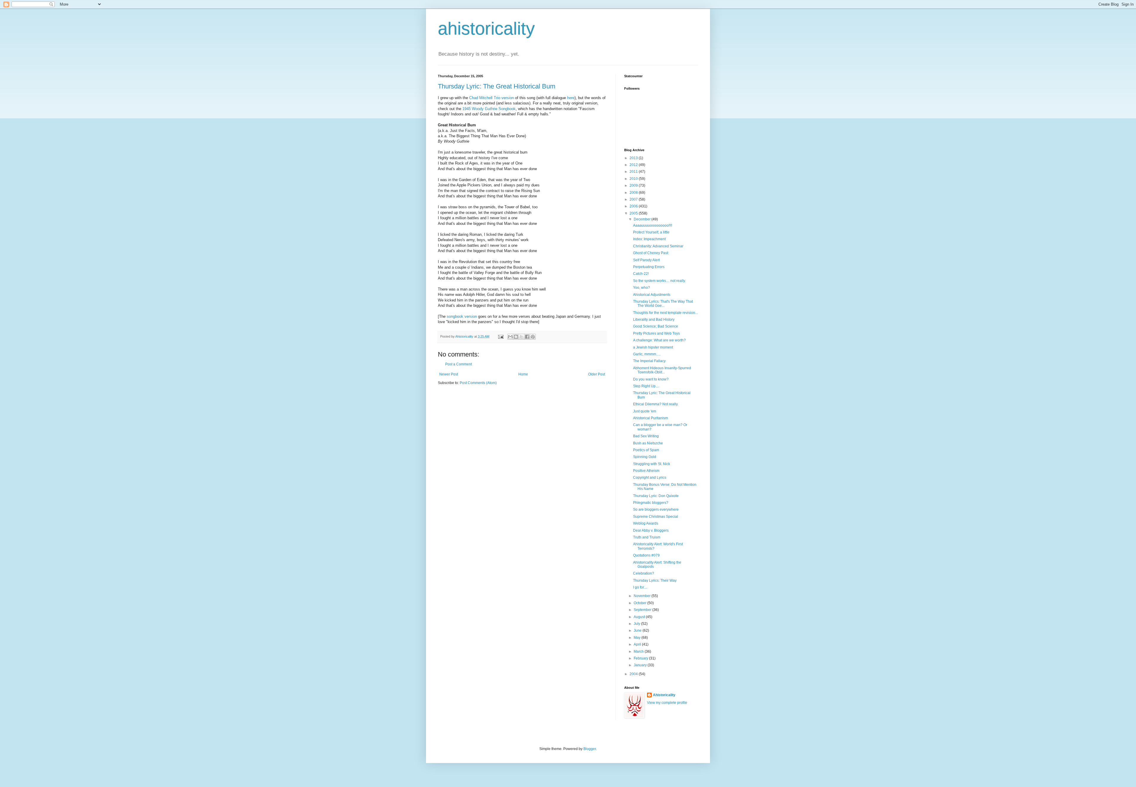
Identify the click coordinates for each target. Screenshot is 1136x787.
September (643, 610)
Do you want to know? (651, 379)
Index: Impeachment (649, 239)
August (640, 617)
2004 (634, 674)
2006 (634, 206)
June (638, 630)
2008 (634, 193)
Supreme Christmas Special (655, 517)
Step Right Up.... (646, 386)
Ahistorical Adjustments (651, 295)
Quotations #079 (646, 555)
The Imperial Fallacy (649, 361)
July (637, 624)
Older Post (596, 374)
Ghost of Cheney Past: (651, 253)
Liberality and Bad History (653, 319)
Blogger (589, 749)
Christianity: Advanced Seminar (658, 246)
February (641, 658)
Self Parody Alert (646, 260)
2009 (634, 185)
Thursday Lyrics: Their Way (655, 580)
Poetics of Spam (646, 450)
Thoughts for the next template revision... (665, 313)
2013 (634, 158)
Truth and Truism (646, 537)
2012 (634, 165)
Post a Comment (458, 364)
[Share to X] (522, 337)
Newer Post (448, 374)
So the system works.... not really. (659, 281)
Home (523, 374)
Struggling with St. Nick (651, 464)
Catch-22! (641, 274)
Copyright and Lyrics (649, 477)
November (642, 596)
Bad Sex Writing (646, 436)
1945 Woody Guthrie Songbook (489, 109)
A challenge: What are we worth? (659, 340)
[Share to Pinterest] (533, 337)
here (571, 98)
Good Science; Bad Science (655, 326)
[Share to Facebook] (527, 337)
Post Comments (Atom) (478, 383)
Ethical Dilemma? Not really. (655, 404)
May (637, 638)
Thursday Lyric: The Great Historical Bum (496, 86)
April (638, 644)
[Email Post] (500, 336)
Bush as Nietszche (648, 443)
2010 (634, 179)
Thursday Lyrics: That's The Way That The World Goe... (663, 303)
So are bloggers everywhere (656, 509)
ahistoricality (486, 28)
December (642, 219)
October (640, 603)
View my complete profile (667, 703)
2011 (634, 172)
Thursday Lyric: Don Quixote (656, 496)
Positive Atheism (646, 471)
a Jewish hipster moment (653, 347)
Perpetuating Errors (648, 267)
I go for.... (640, 587)
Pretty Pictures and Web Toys (656, 333)
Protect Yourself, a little (651, 232)
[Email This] (510, 337)
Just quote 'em (644, 411)
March (639, 651)
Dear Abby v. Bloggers (651, 530)
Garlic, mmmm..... (647, 354)
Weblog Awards (645, 523)
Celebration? (643, 573)
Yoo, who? (641, 288)
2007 (634, 199)
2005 (634, 213)
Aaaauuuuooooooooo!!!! (652, 225)
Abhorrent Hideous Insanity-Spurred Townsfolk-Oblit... (662, 370)
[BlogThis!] (516, 337)
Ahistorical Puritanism (650, 418)
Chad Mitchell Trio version (491, 98)
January (641, 665)
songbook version (462, 316)
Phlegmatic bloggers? (650, 503)
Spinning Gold (644, 457)
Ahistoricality (664, 695)
